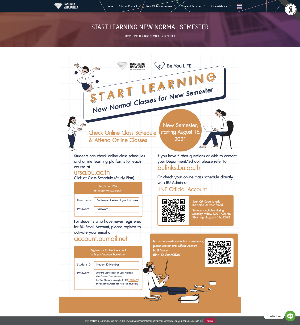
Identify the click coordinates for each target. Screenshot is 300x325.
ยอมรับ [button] (210, 321)
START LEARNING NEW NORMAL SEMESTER (150, 26)
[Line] (290, 316)
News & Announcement (159, 6)
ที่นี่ (201, 321)
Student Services (191, 6)
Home (110, 6)
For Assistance (219, 6)
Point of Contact (128, 6)
